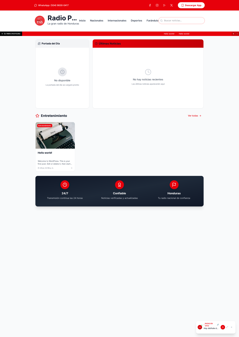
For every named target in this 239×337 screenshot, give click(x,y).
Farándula (153, 20)
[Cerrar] (237, 34)
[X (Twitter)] (171, 5)
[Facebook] (149, 5)
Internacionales (117, 20)
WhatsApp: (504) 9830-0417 (53, 5)
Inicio (82, 20)
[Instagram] (157, 5)
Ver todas (193, 115)
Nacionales (96, 20)
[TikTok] (164, 5)
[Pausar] (233, 34)
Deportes (136, 20)
